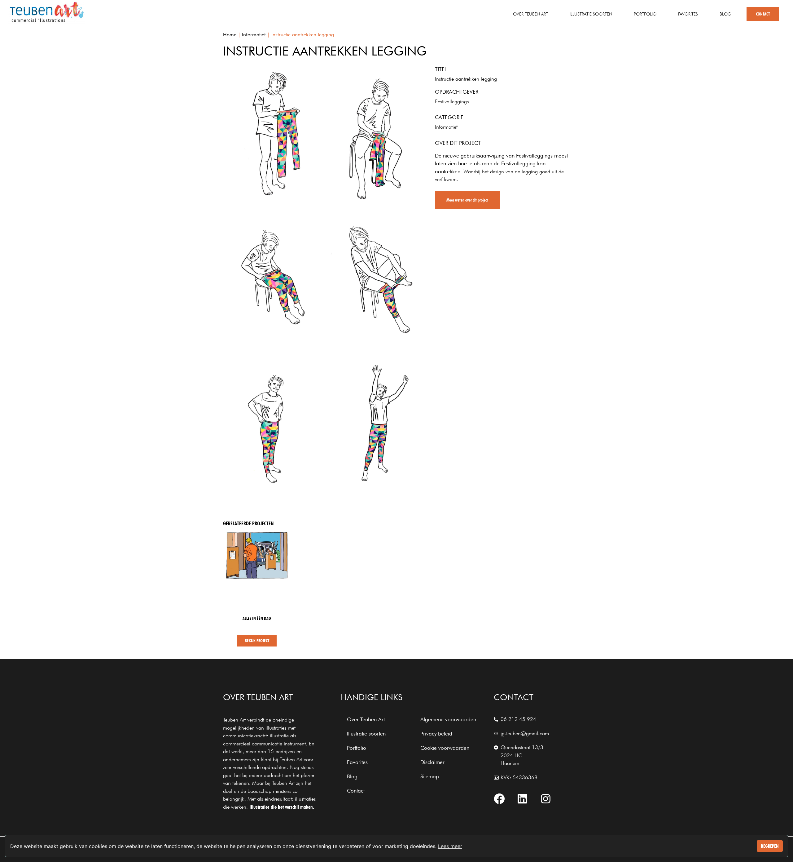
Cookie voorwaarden (444, 748)
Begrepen (770, 846)
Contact (763, 13)
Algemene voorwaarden (448, 719)
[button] (467, 200)
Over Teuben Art (530, 13)
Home (229, 35)
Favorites (688, 13)
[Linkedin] (522, 798)
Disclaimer (432, 762)
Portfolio (645, 13)
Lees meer (450, 846)
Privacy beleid (436, 734)
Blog (725, 13)
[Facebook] (499, 798)
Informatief (254, 35)
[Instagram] (546, 798)
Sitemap (429, 776)
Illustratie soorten (591, 13)
